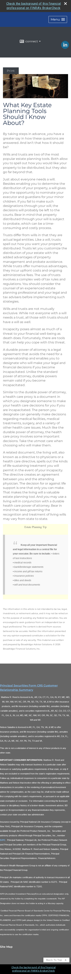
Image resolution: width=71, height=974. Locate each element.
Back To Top (54, 959)
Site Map (6, 947)
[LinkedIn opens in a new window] (65, 47)
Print (11, 71)
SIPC (2, 840)
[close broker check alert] (65, 3)
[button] (58, 19)
